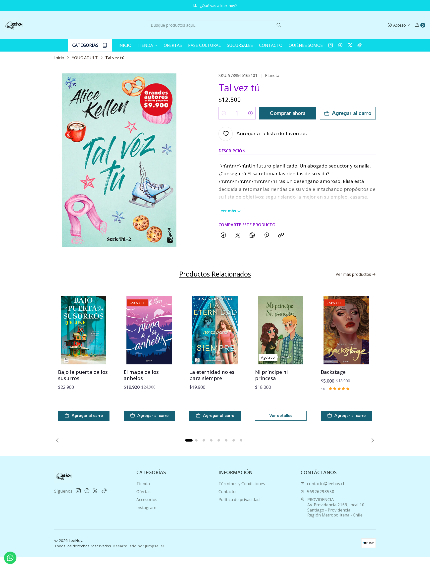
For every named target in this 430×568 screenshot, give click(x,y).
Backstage (333, 372)
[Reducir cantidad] (224, 113)
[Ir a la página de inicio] (13, 25)
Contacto (227, 491)
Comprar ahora (288, 113)
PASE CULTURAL (204, 45)
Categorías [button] (85, 45)
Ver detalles (280, 415)
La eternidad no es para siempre (211, 375)
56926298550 (320, 491)
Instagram (146, 507)
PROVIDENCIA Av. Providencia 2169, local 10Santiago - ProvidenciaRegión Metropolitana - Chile (336, 507)
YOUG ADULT (85, 58)
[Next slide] (372, 440)
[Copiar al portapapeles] (281, 235)
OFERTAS (173, 45)
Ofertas (143, 491)
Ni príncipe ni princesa (271, 375)
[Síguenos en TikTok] (359, 45)
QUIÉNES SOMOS (306, 45)
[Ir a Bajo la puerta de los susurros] (83, 330)
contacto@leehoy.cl (325, 483)
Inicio (59, 58)
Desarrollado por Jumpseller (138, 545)
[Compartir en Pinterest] (266, 235)
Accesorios (146, 499)
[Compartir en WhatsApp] (252, 235)
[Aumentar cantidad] (250, 113)
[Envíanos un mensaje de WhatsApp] (10, 558)
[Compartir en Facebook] (223, 235)
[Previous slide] (58, 440)
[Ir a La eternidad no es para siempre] (215, 330)
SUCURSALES (240, 45)
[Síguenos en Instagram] (330, 45)
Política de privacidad (239, 499)
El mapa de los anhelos (141, 375)
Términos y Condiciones (241, 483)
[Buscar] (279, 25)
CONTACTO (270, 45)
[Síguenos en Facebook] (340, 45)
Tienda (145, 45)
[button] (189, 440)
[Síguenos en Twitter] (350, 45)
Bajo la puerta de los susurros (83, 375)
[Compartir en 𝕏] (238, 235)
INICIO (124, 45)
